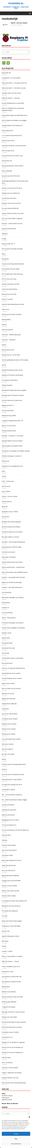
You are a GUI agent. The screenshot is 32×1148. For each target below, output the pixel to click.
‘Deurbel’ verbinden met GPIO (10, 284)
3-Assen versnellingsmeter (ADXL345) (13, 264)
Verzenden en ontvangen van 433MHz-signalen (16, 451)
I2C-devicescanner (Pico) (9, 198)
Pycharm (4, 769)
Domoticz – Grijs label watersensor (12, 587)
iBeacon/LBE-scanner (8, 350)
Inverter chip (5, 931)
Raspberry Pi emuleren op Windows (12, 375)
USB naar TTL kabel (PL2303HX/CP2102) (13, 668)
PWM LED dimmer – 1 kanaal (10, 961)
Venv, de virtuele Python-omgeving (12, 218)
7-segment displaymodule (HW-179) (12, 420)
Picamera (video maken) (9, 845)
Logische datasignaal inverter (10, 936)
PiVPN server (5, 461)
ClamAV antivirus (7, 501)
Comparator (5, 709)
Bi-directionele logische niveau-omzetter (14, 1022)
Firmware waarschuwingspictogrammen (14, 764)
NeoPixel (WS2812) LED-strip (10, 1078)
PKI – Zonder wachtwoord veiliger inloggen (14, 800)
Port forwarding (6, 592)
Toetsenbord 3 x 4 (7, 1037)
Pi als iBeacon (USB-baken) (10, 380)
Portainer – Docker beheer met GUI (12, 223)
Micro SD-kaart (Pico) (8, 151)
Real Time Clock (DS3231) (9, 850)
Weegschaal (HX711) (8, 405)
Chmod (4, 946)
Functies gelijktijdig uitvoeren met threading (15, 360)
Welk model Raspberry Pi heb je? (11, 860)
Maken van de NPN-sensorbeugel (12, 582)
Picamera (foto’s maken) (9, 896)
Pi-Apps (4, 239)
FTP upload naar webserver (10, 911)
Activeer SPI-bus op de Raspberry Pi (12, 1047)
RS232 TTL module (7, 299)
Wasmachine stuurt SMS (9, 294)
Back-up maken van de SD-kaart (11, 688)
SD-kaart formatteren (8, 805)
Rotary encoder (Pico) (8, 140)
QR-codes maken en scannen (10, 537)
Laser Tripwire (6, 491)
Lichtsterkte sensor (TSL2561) (10, 1032)
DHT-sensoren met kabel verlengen (12, 249)
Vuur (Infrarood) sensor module (11, 739)
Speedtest (5, 233)
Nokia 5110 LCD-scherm (9, 426)
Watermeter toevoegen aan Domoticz (13, 597)
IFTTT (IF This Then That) (9, 279)
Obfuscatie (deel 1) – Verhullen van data (14, 88)
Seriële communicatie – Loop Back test (13, 567)
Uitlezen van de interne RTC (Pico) (12, 188)
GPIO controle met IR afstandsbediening (14, 1083)
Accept (16, 1134)
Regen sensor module (8, 683)
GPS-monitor (5, 517)
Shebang (4, 840)
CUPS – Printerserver (8, 481)
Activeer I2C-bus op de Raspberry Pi (12, 1052)
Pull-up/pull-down (7, 643)
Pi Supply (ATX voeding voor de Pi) (12, 784)
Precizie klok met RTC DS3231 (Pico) (12, 156)
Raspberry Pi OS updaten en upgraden (13, 1042)
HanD (21, 25)
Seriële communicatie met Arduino (12, 562)
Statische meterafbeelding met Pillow (13, 304)
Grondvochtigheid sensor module (12, 678)
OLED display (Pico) (7, 130)
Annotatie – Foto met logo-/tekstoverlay (13, 542)
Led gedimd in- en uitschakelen (11, 78)
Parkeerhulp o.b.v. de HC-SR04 (11, 355)
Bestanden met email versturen (11, 906)
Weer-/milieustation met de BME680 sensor (15, 572)
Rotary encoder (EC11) (8, 244)
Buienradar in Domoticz (9, 557)
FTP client (4, 916)
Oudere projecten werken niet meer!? (13, 213)
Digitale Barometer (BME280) (10, 875)
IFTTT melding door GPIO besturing (12, 274)
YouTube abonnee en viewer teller (12, 400)
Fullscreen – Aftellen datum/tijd (11, 335)
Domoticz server (6, 633)
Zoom (3, 471)
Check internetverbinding (9, 289)
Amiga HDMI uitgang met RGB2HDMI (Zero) (14, 115)
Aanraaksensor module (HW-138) (11, 976)
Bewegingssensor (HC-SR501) (10, 820)
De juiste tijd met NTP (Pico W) (11, 176)
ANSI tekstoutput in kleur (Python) (12, 779)
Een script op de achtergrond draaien (13, 774)
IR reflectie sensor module (9, 719)
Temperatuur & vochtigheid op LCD (12, 466)
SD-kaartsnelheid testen (9, 431)
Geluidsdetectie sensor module (11, 673)
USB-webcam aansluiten (9, 810)
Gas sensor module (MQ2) (9, 714)
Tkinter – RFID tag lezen (9, 618)
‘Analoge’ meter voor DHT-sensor (11, 93)
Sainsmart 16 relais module (10, 1067)
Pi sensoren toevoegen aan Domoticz (13, 623)
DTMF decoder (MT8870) (9, 1002)
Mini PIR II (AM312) (7, 749)
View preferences (16, 1143)
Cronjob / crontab (7, 951)
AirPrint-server (6, 486)
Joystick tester (6, 638)
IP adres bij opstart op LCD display (12, 532)
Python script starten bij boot (10, 891)
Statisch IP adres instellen (9, 886)
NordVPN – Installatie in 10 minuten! (12, 436)
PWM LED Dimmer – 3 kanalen (11, 98)
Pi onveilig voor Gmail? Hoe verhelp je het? (14, 901)
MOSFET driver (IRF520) (9, 992)
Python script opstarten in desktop (12, 956)
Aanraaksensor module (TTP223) (11, 982)
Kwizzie (4, 345)
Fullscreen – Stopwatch (8, 340)
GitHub (4, 759)
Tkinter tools (5, 309)
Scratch (4, 476)
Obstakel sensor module (9, 724)
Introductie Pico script (8, 648)
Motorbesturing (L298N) (9, 415)
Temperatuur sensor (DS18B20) (11, 926)
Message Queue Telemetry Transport (13, 395)
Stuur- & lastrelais (7, 1062)
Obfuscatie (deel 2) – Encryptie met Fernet (14, 83)
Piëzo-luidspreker (7, 171)
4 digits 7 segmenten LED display (11, 1073)
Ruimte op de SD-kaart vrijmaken (11, 314)
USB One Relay (6, 1057)
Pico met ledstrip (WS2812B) (10, 208)
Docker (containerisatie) (9, 228)
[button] (29, 1117)
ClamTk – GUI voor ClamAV (19, 23)
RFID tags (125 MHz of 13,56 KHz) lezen (13, 1012)
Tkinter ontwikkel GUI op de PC (11, 966)
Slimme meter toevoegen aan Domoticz (13, 628)
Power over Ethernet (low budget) (12, 921)
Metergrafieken (6, 319)
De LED (4, 365)
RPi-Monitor (5, 259)
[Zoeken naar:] (16, 52)
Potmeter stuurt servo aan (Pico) (11, 203)
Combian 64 (5, 607)
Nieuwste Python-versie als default (12, 441)
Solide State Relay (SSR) (9, 865)
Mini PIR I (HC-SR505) (8, 754)
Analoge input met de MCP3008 (11, 880)
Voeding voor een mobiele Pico (11, 193)
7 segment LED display (8, 1007)
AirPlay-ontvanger (7, 385)
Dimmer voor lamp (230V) (9, 1017)
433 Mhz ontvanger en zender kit (11, 456)
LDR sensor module (7, 744)
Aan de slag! (5, 653)
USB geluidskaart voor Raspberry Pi (12, 125)
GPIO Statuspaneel (7, 329)
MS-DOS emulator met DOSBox (11, 527)
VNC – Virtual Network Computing (12, 795)
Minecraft (5, 506)
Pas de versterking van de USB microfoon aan (15, 830)
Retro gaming (6, 602)
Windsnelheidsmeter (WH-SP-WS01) (12, 166)
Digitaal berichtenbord (8, 698)
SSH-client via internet (8, 552)
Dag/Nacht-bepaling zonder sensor (12, 370)
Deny (16, 1139)
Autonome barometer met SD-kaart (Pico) (14, 145)
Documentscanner (7, 663)
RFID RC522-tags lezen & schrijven (12, 1027)
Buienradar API (6, 73)
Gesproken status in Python (10, 511)
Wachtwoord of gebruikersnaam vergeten (14, 390)
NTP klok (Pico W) (7, 161)
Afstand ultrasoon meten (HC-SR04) (12, 997)
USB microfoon (6, 835)
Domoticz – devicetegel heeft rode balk (13, 577)
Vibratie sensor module (9, 729)
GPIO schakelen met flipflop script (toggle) (14, 120)
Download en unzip (7, 971)
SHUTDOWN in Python (8, 789)
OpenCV (4, 324)
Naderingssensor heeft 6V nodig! (11, 547)
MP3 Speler (5, 941)
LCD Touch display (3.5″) (9, 825)
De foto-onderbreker (8, 410)
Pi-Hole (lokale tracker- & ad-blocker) (12, 658)
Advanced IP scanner (8, 693)
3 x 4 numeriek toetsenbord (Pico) (12, 135)
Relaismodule (6, 987)
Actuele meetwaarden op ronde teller (13, 103)
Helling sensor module (8, 734)
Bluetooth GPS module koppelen (11, 522)
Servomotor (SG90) (7, 855)
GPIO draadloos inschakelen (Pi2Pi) (12, 446)
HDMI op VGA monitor (8, 815)
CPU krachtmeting (7, 613)
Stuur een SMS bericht (8, 870)
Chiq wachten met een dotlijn (10, 269)
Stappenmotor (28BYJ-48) (9, 704)
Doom (3, 254)
